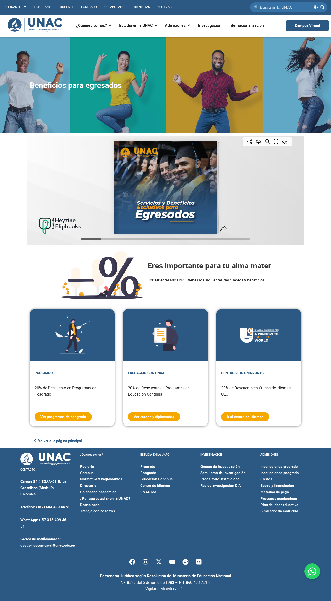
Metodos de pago (274, 491)
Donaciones (90, 504)
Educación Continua (156, 478)
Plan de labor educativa (279, 504)
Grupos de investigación (220, 466)
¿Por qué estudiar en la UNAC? (105, 498)
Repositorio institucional (220, 478)
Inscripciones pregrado (279, 466)
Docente (67, 7)
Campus (87, 472)
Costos (266, 478)
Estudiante (43, 7)
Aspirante (12, 7)
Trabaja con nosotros (97, 510)
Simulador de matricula (279, 510)
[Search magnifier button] (322, 7)
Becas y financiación (277, 485)
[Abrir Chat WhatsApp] (312, 571)
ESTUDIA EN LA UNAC (154, 455)
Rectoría (87, 466)
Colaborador (115, 7)
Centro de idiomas (155, 485)
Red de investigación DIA (220, 485)
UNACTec (148, 491)
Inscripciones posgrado (279, 472)
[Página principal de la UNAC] (35, 25)
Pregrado (147, 466)
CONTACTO (27, 470)
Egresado (89, 7)
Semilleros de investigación (222, 472)
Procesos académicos (278, 498)
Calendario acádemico (98, 491)
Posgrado (148, 472)
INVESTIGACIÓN (211, 455)
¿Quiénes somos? (91, 455)
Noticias (165, 7)
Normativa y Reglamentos (101, 478)
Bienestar (142, 7)
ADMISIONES (269, 455)
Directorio (88, 485)
